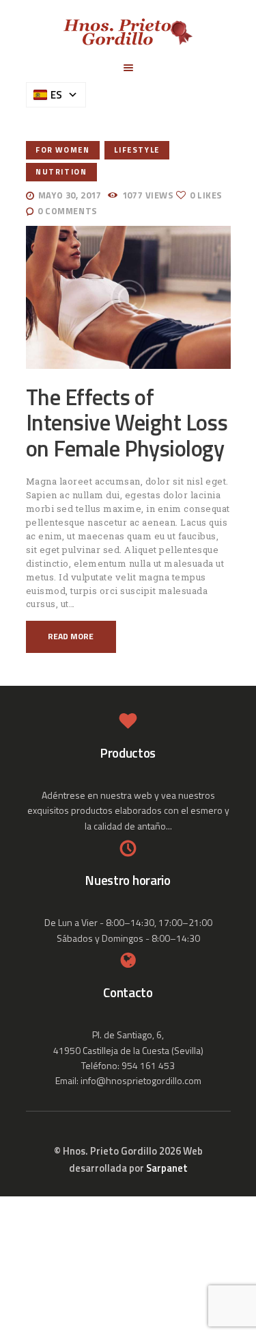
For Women (62, 149)
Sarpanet (167, 1168)
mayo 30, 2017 (70, 195)
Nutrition (61, 171)
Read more (71, 636)
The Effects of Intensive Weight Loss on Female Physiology (127, 423)
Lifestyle (136, 149)
